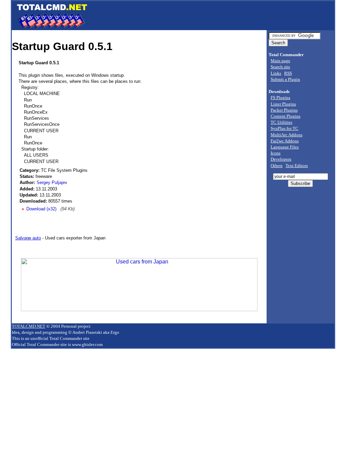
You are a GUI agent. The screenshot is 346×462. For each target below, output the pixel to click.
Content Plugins (285, 116)
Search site (280, 66)
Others (276, 165)
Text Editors (297, 165)
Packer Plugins (284, 110)
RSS (288, 73)
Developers (281, 159)
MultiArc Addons (286, 134)
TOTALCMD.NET (28, 326)
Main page (280, 60)
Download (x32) (41, 208)
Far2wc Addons (285, 140)
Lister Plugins (283, 104)
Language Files (285, 146)
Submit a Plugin (285, 79)
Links (276, 73)
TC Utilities (281, 122)
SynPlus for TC (284, 128)
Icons (275, 153)
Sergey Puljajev (51, 182)
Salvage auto (28, 237)
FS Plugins (280, 97)
